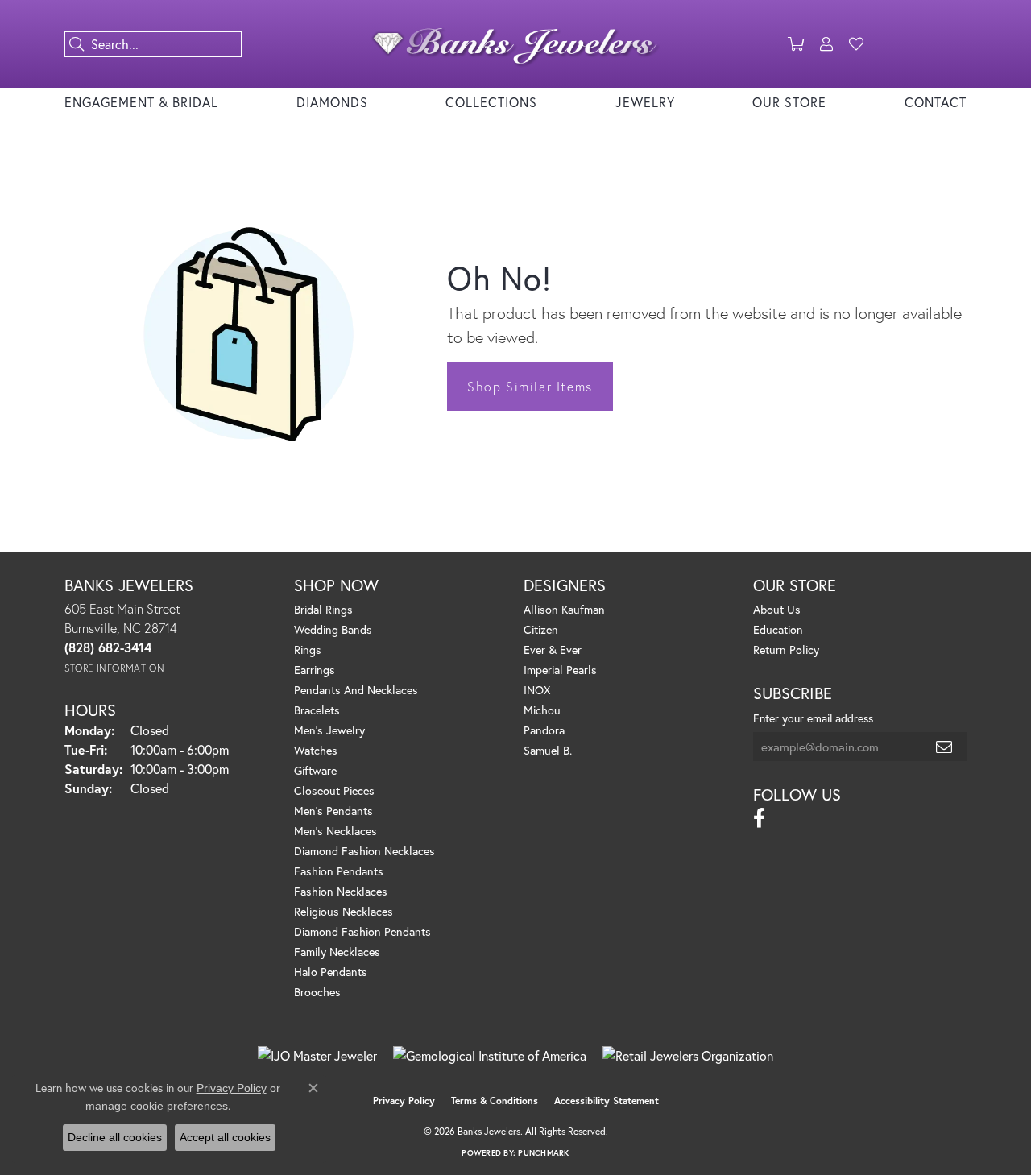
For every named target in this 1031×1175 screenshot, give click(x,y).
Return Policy (786, 649)
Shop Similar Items (530, 386)
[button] (796, 44)
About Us (777, 609)
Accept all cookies (225, 1137)
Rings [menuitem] (307, 649)
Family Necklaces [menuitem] (337, 951)
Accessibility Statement (606, 1100)
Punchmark (543, 1153)
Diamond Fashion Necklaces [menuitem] (364, 850)
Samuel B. (548, 750)
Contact (936, 101)
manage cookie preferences (156, 1105)
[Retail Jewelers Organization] (687, 1055)
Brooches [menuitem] (317, 991)
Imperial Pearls (560, 669)
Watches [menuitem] (315, 750)
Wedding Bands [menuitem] (333, 629)
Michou (542, 710)
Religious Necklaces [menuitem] (343, 911)
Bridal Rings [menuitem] (323, 609)
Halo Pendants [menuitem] (330, 971)
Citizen (541, 629)
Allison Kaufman (564, 609)
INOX (537, 689)
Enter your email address (813, 718)
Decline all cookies (115, 1137)
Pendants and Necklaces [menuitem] (356, 689)
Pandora (544, 730)
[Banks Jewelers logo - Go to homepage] (515, 44)
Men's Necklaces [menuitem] (335, 830)
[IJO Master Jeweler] (317, 1055)
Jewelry (645, 101)
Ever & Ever (553, 649)
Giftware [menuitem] (315, 770)
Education (778, 629)
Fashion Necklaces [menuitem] (340, 891)
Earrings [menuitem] (314, 669)
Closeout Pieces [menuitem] (334, 790)
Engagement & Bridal (141, 101)
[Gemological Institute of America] (489, 1055)
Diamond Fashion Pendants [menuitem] (362, 931)
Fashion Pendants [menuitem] (338, 871)
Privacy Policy (404, 1100)
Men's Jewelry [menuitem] (329, 730)
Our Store (789, 101)
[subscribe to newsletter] (945, 746)
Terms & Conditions (494, 1100)
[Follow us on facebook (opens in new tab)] (759, 818)
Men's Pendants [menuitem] (333, 810)
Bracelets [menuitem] (317, 710)
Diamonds (332, 101)
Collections (491, 101)
